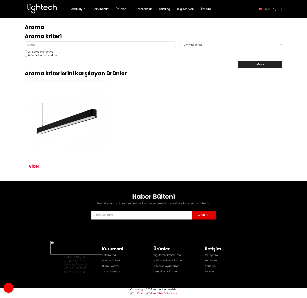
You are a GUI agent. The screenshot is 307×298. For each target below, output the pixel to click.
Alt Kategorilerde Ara (40, 51)
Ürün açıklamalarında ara (43, 55)
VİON (34, 166)
